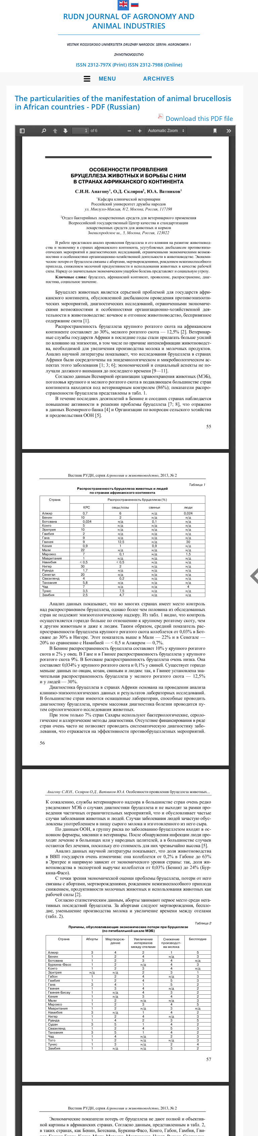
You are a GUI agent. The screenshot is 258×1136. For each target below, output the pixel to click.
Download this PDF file (199, 118)
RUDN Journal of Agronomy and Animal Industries (129, 34)
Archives (158, 79)
